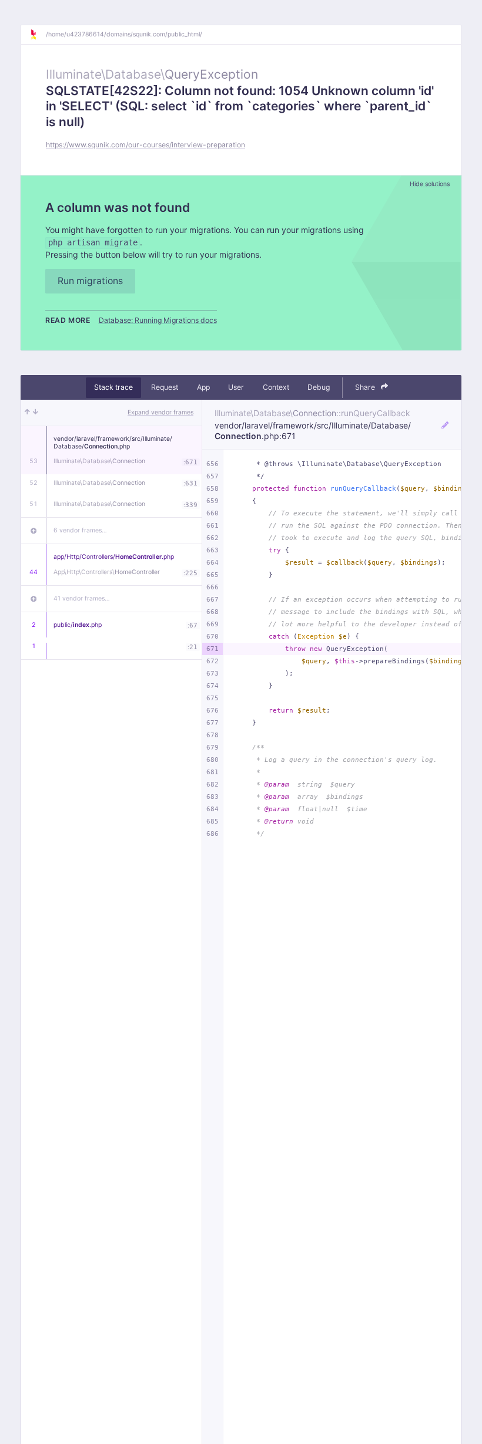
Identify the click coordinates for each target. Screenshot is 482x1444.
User (236, 387)
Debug (318, 387)
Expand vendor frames (160, 412)
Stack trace (113, 387)
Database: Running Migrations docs (158, 320)
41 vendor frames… (81, 598)
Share (366, 387)
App (203, 387)
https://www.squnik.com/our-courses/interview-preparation (145, 144)
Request (164, 387)
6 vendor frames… (80, 530)
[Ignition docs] (37, 34)
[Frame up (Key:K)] (27, 412)
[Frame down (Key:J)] (35, 412)
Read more (68, 320)
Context (276, 387)
